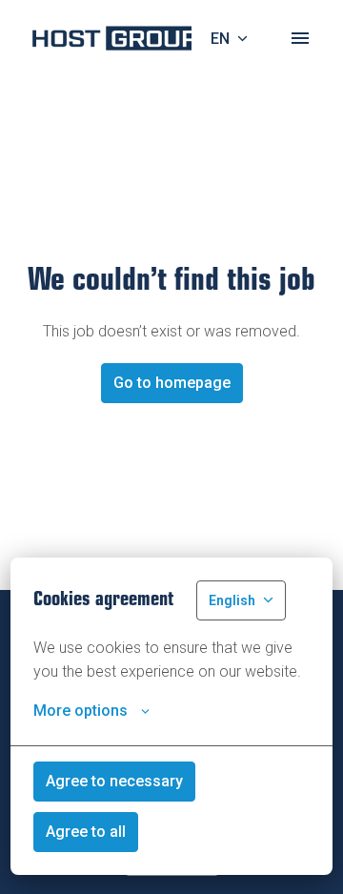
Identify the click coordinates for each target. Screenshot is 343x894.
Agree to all (86, 832)
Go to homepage (172, 383)
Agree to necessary (114, 781)
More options (80, 710)
